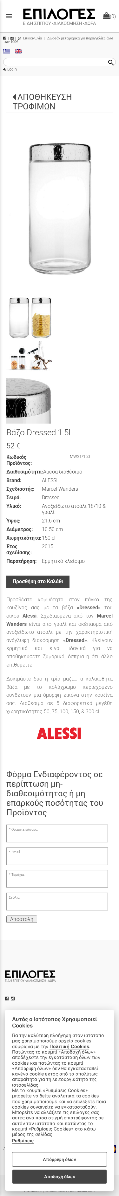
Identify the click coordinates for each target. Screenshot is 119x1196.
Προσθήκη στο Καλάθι (38, 581)
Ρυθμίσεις (23, 1140)
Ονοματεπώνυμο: (24, 829)
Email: (15, 852)
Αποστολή (21, 919)
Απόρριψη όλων (59, 1159)
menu (9, 16)
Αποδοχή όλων (59, 1176)
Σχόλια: (14, 897)
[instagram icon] (13, 998)
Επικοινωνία (32, 38)
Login (11, 69)
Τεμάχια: (17, 875)
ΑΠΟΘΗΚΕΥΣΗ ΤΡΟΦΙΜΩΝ (42, 102)
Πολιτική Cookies (69, 1046)
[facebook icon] (7, 998)
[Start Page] (59, 16)
